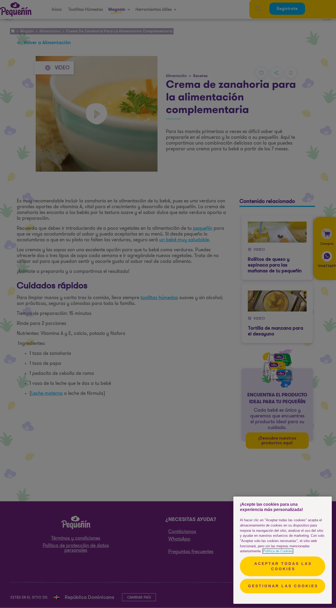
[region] (282, 550)
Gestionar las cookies (283, 586)
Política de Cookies (278, 551)
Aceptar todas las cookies (283, 566)
